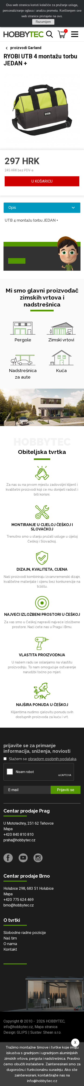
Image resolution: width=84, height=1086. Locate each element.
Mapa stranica (46, 1027)
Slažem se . (43, 759)
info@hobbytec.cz (18, 1027)
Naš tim (10, 938)
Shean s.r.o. (52, 1032)
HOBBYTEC (55, 1021)
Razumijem (43, 21)
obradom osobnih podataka (52, 759)
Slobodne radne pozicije (25, 932)
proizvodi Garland (25, 48)
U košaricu (42, 181)
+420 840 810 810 (19, 834)
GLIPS (22, 1032)
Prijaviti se (65, 790)
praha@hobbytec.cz (19, 840)
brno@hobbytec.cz (19, 905)
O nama (10, 944)
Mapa (8, 829)
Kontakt (10, 949)
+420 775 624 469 (19, 899)
